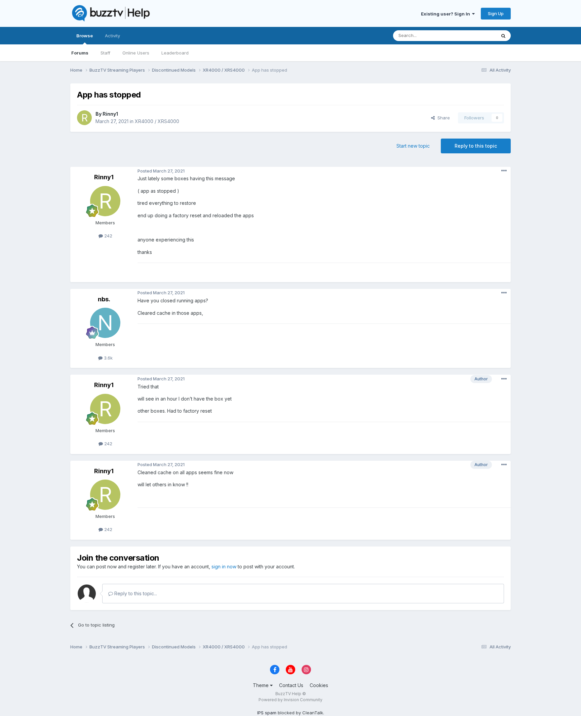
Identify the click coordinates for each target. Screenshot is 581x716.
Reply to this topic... (135, 593)
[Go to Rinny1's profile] (84, 117)
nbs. (104, 299)
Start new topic (413, 146)
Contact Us (291, 685)
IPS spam (266, 712)
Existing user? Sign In (446, 13)
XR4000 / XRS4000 (157, 121)
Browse (84, 35)
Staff (105, 52)
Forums (79, 52)
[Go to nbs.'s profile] (105, 323)
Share (442, 117)
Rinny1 (110, 114)
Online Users (135, 52)
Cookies (319, 685)
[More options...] (504, 171)
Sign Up (496, 13)
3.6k (108, 358)
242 (107, 235)
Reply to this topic (476, 146)
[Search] (503, 35)
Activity (112, 35)
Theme (261, 685)
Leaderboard (175, 52)
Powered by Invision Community (290, 699)
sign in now (223, 566)
